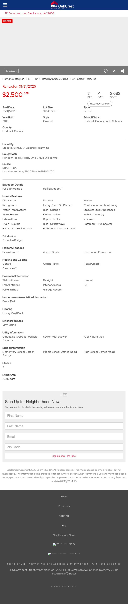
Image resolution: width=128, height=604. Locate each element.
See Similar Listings (100, 104)
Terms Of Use (16, 564)
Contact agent (11, 71)
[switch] (106, 71)
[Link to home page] (64, 5)
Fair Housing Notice (106, 564)
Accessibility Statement (71, 564)
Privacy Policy (39, 564)
